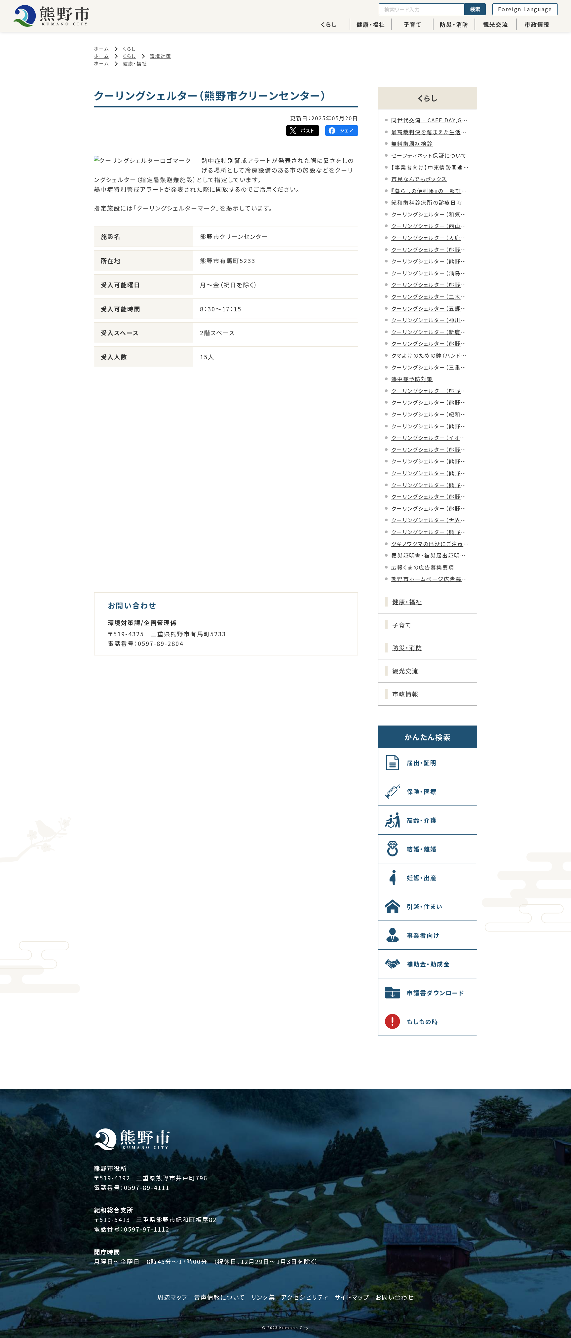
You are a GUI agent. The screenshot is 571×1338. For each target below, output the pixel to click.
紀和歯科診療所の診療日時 (426, 202)
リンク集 (263, 1297)
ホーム (101, 48)
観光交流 (495, 24)
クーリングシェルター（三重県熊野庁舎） (430, 367)
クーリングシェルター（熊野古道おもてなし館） (430, 449)
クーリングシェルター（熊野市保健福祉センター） (430, 426)
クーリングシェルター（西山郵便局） (430, 226)
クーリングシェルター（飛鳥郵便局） (430, 273)
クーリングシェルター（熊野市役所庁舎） (430, 391)
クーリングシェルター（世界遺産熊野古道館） (430, 520)
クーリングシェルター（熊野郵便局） (430, 343)
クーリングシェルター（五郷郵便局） (430, 308)
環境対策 (160, 56)
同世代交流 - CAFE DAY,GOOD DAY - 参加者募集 (430, 120)
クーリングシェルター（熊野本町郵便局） (430, 250)
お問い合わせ (394, 1297)
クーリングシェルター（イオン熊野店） (430, 438)
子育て (412, 24)
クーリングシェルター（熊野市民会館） (430, 485)
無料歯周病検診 (412, 143)
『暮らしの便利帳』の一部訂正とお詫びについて (430, 191)
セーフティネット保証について (429, 155)
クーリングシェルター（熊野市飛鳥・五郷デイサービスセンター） (430, 532)
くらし (329, 24)
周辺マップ (172, 1297)
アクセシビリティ (304, 1297)
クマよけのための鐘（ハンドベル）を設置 (430, 355)
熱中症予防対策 (412, 379)
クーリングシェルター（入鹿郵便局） (430, 238)
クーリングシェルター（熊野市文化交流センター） (430, 508)
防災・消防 (454, 24)
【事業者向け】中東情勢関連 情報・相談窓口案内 (430, 167)
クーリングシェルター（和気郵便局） (430, 214)
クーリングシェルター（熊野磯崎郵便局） (430, 261)
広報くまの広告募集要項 (422, 567)
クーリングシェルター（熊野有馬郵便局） (430, 285)
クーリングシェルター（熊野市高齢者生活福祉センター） (430, 473)
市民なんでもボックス (419, 179)
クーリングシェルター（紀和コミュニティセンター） (430, 414)
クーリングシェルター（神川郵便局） (430, 320)
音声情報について (219, 1297)
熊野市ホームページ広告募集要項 (430, 579)
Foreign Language (525, 9)
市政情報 (537, 24)
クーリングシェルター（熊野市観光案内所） (430, 461)
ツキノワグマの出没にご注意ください (430, 544)
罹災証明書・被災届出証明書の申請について (430, 555)
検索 (475, 9)
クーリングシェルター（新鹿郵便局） (430, 332)
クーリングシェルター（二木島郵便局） (430, 296)
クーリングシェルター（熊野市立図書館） (430, 496)
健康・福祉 (371, 24)
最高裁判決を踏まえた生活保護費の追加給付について (430, 132)
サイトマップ (351, 1297)
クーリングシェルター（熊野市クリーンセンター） (430, 402)
